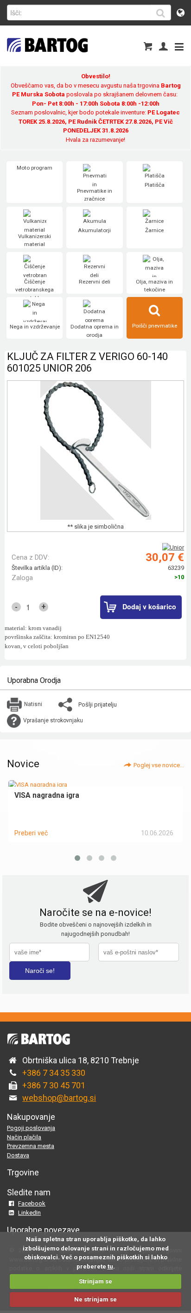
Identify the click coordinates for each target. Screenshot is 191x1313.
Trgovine (23, 1172)
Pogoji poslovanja (31, 1127)
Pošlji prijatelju (97, 704)
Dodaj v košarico (149, 606)
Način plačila (24, 1137)
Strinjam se (95, 1281)
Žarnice (154, 230)
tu (110, 1266)
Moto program (34, 167)
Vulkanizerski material (34, 240)
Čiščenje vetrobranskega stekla (34, 289)
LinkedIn (29, 1212)
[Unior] (173, 547)
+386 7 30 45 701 (53, 1085)
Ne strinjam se (95, 1299)
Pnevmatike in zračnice (94, 195)
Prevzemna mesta (30, 1146)
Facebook (31, 1203)
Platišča (155, 185)
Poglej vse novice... (159, 765)
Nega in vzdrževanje (35, 326)
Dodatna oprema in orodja (94, 330)
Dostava (18, 1155)
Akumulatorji (94, 230)
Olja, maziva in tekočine (154, 285)
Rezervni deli (94, 281)
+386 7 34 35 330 (53, 1073)
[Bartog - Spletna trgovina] (46, 58)
